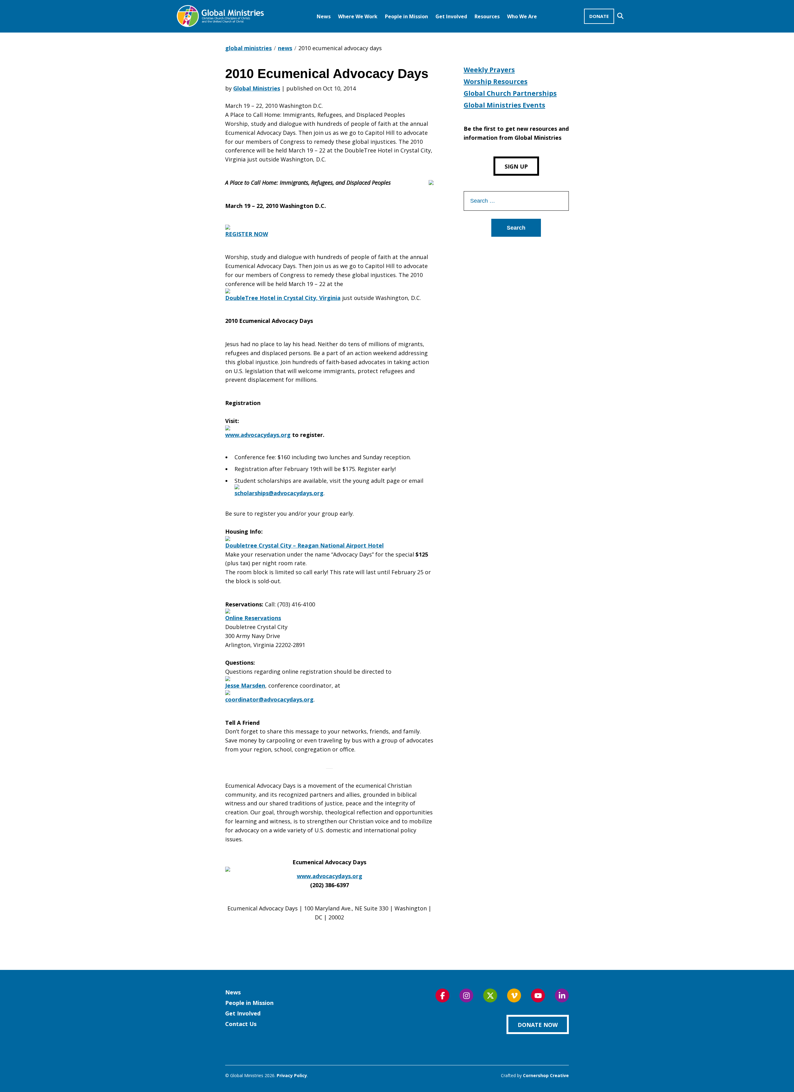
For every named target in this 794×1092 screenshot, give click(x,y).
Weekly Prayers (489, 69)
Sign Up (516, 166)
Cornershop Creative (546, 1075)
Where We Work (357, 16)
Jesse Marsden (245, 685)
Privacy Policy (292, 1075)
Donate (599, 16)
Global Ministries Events (504, 105)
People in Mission (406, 16)
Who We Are (522, 16)
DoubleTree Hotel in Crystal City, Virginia (283, 298)
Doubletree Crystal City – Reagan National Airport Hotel (304, 545)
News (324, 16)
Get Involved (451, 16)
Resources (487, 16)
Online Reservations (253, 618)
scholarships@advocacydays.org (278, 493)
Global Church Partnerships (510, 93)
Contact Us (240, 1024)
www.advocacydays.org (329, 876)
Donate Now (538, 1024)
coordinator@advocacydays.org (269, 699)
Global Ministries (256, 88)
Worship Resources (496, 81)
